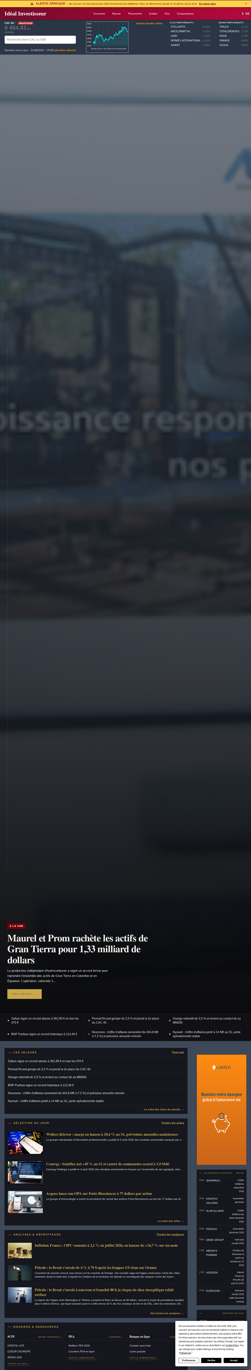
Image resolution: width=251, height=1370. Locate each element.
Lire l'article (21, 994)
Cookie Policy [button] (232, 1345)
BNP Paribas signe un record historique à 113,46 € (44, 1034)
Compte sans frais (140, 1345)
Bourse (116, 13)
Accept (234, 1360)
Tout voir (178, 1052)
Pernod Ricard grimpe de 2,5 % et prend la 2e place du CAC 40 (125, 1020)
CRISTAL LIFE (16, 1345)
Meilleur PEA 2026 (79, 1345)
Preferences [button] (185, 1353)
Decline (211, 1360)
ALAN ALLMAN (215, 1210)
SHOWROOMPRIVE (218, 1180)
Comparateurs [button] (185, 13)
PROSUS (211, 1229)
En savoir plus (207, 3)
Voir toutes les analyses (165, 1313)
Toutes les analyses (170, 1234)
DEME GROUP (215, 1239)
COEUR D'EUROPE (19, 1351)
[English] (247, 13)
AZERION (212, 1272)
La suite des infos (169, 1220)
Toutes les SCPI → (19, 1364)
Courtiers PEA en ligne (82, 1351)
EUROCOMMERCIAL (218, 1290)
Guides (153, 13)
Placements (135, 13)
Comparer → (116, 1337)
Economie (99, 13)
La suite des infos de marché (162, 1109)
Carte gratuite (138, 1351)
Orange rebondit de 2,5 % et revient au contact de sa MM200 (207, 1020)
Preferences (189, 1360)
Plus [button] (167, 13)
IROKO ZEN (15, 1357)
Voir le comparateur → (83, 1358)
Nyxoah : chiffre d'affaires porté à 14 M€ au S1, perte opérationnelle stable (207, 1034)
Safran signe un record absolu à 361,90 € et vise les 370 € (45, 1020)
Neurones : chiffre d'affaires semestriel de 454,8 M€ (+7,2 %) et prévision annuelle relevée (125, 1034)
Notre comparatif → (50, 1337)
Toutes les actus (172, 1123)
